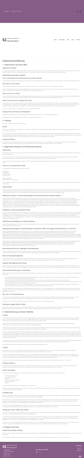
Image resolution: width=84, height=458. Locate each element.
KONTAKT (78, 39)
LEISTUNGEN (61, 39)
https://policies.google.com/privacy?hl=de (63, 437)
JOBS (68, 39)
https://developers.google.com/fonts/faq (30, 437)
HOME (55, 39)
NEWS (72, 39)
